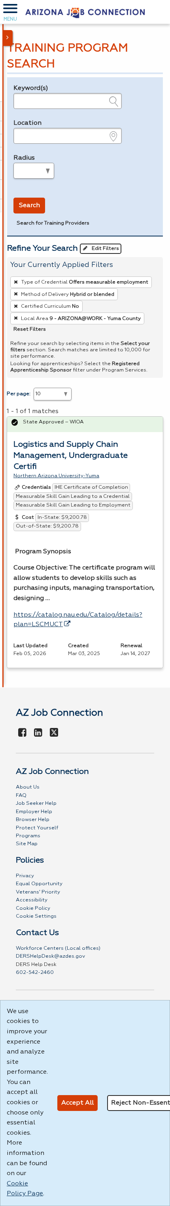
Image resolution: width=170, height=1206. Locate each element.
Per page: (18, 393)
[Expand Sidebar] (8, 38)
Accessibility (31, 900)
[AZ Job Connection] (85, 12)
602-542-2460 (35, 972)
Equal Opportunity (39, 883)
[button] (10, 12)
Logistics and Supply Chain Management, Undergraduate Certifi (70, 455)
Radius (24, 158)
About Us (28, 787)
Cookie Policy (33, 908)
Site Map (27, 843)
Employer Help (34, 811)
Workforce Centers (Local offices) (58, 948)
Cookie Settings (36, 916)
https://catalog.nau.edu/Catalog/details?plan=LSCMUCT (77, 620)
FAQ (21, 795)
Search (29, 205)
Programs (28, 835)
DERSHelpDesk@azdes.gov (50, 956)
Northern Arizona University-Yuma (56, 475)
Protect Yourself (37, 828)
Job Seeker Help (36, 803)
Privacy (25, 875)
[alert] (85, 424)
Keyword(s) (30, 88)
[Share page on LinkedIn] (38, 733)
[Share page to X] (54, 733)
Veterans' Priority (38, 892)
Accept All (77, 1103)
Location (27, 123)
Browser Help (32, 819)
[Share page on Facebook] (22, 733)
